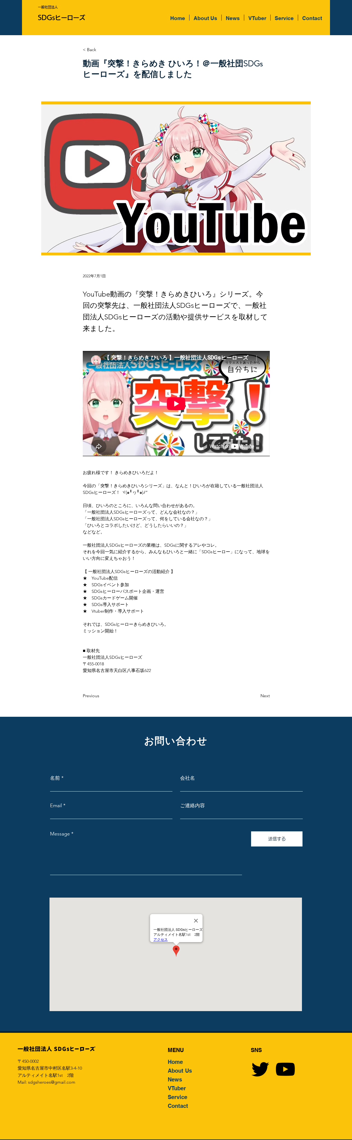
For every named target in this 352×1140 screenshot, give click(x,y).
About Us (180, 1070)
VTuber (177, 1088)
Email (56, 805)
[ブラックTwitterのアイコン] (260, 1069)
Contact (178, 1106)
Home (175, 1062)
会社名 (187, 778)
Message (60, 833)
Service (177, 1097)
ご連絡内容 (192, 805)
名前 (55, 778)
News (175, 1079)
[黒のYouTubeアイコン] (285, 1069)
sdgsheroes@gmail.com (51, 1082)
